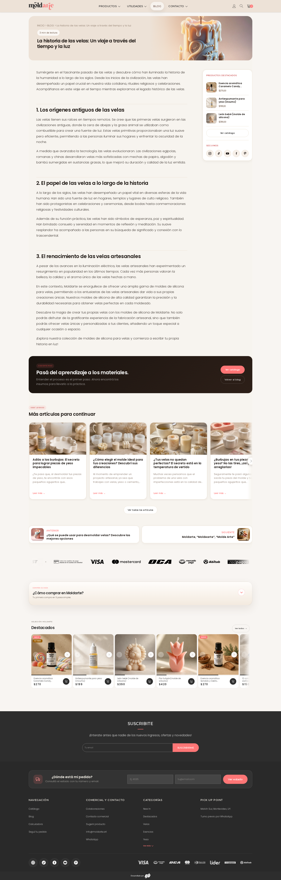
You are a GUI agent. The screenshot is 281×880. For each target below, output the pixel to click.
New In (147, 808)
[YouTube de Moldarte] (65, 862)
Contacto (176, 6)
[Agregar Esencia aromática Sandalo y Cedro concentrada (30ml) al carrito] (233, 681)
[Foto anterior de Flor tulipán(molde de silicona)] (161, 655)
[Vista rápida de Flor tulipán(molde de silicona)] (192, 638)
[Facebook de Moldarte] (54, 862)
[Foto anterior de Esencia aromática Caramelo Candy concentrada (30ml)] (36, 655)
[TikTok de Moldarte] (43, 862)
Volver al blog (233, 379)
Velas (146, 824)
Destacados (150, 816)
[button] (140, 592)
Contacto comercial (97, 816)
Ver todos (239, 628)
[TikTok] (218, 153)
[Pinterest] (245, 153)
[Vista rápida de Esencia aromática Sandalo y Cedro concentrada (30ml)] (234, 638)
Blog (157, 6)
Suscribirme (185, 747)
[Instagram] (210, 153)
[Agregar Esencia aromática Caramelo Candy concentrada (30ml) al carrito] (66, 681)
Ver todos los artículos (140, 509)
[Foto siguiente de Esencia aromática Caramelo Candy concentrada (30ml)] (67, 655)
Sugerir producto (95, 824)
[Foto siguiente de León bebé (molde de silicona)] (151, 655)
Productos (108, 6)
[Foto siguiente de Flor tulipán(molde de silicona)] (192, 655)
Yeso (146, 839)
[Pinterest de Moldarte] (75, 862)
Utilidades (135, 6)
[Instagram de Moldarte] (33, 862)
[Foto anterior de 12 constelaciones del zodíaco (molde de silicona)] (244, 655)
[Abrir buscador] (241, 6)
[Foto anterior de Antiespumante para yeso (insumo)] (77, 655)
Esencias (148, 831)
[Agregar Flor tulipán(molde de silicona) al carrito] (191, 681)
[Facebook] (236, 153)
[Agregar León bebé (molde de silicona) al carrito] (149, 681)
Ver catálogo (227, 133)
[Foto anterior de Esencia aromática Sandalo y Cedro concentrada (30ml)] (202, 655)
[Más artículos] (251, 461)
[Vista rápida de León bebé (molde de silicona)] (151, 638)
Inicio (41, 25)
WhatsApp (92, 839)
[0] (248, 6)
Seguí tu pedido (38, 831)
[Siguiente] (248, 661)
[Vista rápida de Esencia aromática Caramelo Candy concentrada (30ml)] (67, 638)
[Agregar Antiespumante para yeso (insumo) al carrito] (108, 681)
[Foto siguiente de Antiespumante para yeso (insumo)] (109, 655)
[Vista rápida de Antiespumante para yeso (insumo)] (109, 638)
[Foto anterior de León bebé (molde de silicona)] (119, 655)
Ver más (147, 846)
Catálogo (34, 808)
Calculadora (36, 824)
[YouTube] (227, 153)
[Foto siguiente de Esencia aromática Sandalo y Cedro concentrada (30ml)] (234, 655)
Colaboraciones (95, 808)
